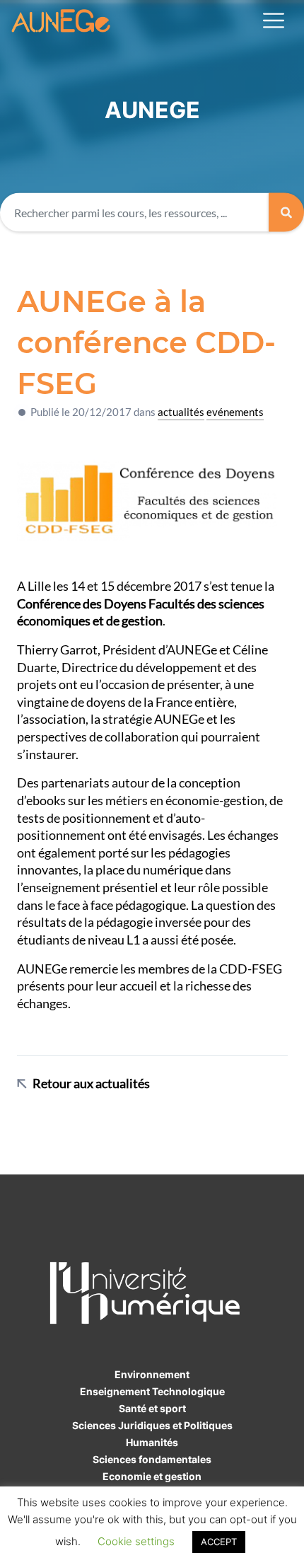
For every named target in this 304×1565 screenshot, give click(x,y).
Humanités (152, 1442)
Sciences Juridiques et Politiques (152, 1425)
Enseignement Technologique (152, 1391)
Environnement (152, 1374)
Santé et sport (152, 1408)
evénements (235, 411)
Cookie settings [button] (136, 1541)
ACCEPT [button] (219, 1541)
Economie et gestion (152, 1476)
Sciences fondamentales (152, 1459)
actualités (181, 411)
